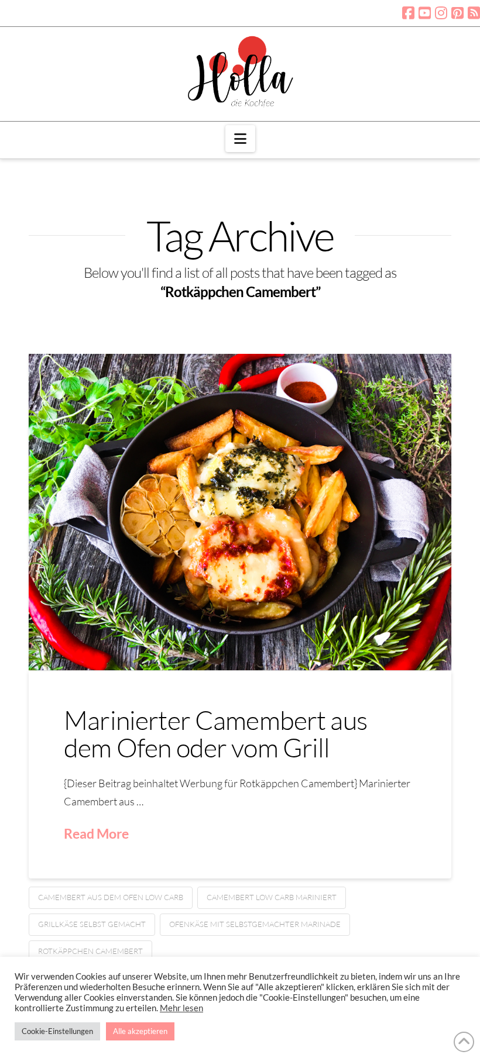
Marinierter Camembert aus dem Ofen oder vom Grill (215, 733)
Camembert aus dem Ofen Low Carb (110, 897)
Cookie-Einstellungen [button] (57, 1031)
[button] (240, 138)
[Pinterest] (457, 13)
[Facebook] (408, 13)
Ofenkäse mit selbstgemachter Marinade (255, 924)
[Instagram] (441, 13)
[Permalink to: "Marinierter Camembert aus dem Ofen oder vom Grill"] (240, 512)
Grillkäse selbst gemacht (92, 924)
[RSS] (474, 13)
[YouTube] (425, 13)
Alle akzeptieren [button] (140, 1031)
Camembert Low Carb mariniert (272, 897)
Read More (96, 833)
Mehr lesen (181, 1008)
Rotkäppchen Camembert (90, 951)
